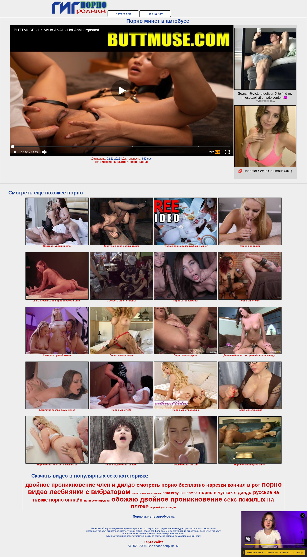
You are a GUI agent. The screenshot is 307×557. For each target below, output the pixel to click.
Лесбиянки (109, 161)
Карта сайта (154, 542)
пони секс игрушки (97, 500)
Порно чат (155, 13)
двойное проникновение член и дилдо (80, 485)
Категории (123, 13)
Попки (132, 161)
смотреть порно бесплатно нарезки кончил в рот (198, 485)
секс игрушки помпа (179, 493)
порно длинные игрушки (146, 493)
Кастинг (122, 161)
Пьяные (143, 161)
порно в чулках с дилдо (225, 492)
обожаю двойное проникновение (166, 499)
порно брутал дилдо (163, 507)
